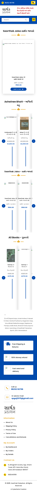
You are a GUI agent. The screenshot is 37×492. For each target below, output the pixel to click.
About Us (9, 422)
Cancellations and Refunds (16, 437)
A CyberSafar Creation (18, 489)
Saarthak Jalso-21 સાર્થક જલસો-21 (18, 78)
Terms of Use (11, 433)
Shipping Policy (11, 426)
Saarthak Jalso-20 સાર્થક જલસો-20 (24, 199)
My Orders (9, 451)
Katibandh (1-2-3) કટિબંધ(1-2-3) (11, 133)
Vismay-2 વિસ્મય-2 (11, 266)
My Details (9, 454)
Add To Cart (18, 89)
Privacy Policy (11, 430)
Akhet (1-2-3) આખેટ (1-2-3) (24, 133)
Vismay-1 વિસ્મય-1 (24, 266)
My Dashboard (11, 447)
